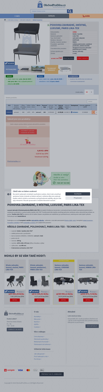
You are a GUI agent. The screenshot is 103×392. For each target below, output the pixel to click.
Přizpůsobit (78, 198)
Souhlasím (77, 194)
